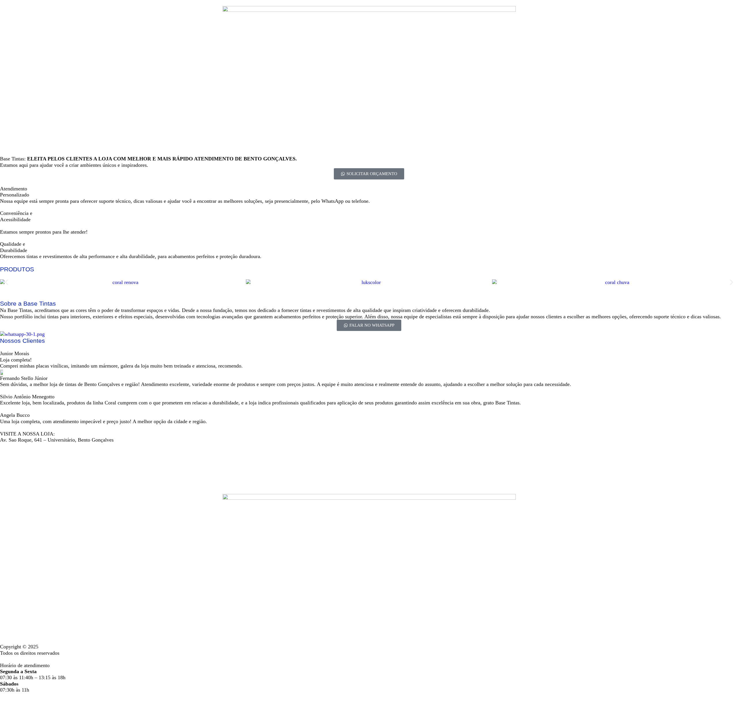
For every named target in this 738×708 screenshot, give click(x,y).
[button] (6, 282)
